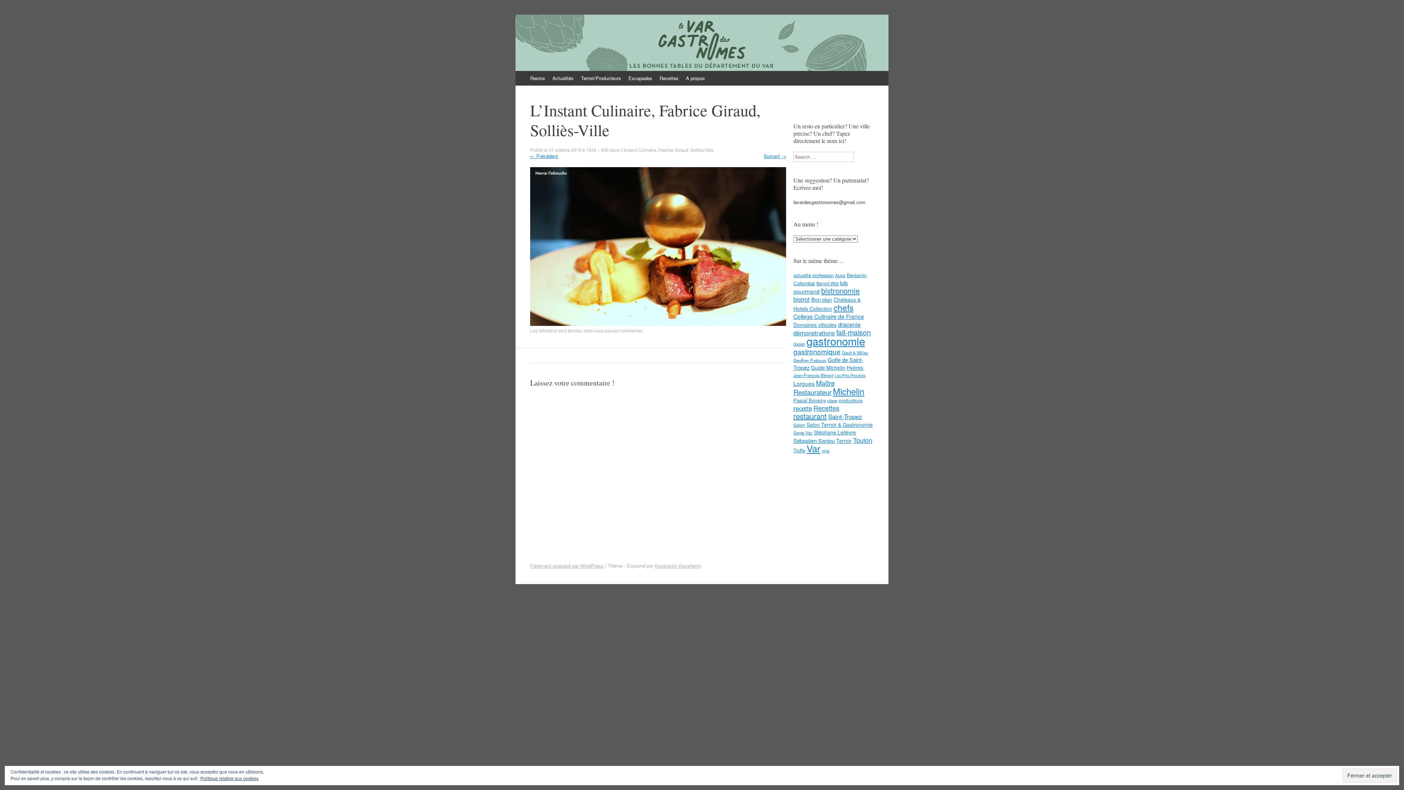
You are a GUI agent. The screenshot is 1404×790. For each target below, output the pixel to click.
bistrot (801, 299)
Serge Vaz (802, 433)
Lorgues (804, 383)
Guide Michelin (828, 367)
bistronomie (840, 290)
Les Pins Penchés (850, 375)
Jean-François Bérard (813, 375)
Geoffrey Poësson (809, 360)
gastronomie (836, 341)
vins (826, 451)
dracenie (849, 324)
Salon (799, 425)
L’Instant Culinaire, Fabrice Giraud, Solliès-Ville (667, 150)
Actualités (563, 78)
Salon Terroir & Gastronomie (840, 424)
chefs (843, 307)
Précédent (544, 156)
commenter (631, 330)
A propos (695, 78)
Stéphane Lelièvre (835, 432)
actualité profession (813, 275)
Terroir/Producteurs (601, 78)
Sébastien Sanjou (814, 440)
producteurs (851, 400)
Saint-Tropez (845, 416)
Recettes (669, 78)
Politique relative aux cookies (229, 778)
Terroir (844, 440)
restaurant (810, 416)
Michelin (848, 391)
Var (813, 448)
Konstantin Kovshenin (678, 565)
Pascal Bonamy (809, 400)
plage (832, 400)
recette (802, 408)
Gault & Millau (855, 353)
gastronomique (817, 351)
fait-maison (853, 332)
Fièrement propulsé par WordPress (567, 565)
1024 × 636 (597, 150)
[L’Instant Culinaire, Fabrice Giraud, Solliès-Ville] (658, 323)
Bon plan (821, 299)
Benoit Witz (827, 283)
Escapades (640, 78)
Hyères (855, 367)
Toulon (862, 440)
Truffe (799, 450)
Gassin (799, 344)
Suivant (775, 156)
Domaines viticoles (815, 324)
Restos (537, 78)
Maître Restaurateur (814, 387)
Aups (840, 275)
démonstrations (814, 332)
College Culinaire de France (828, 316)
